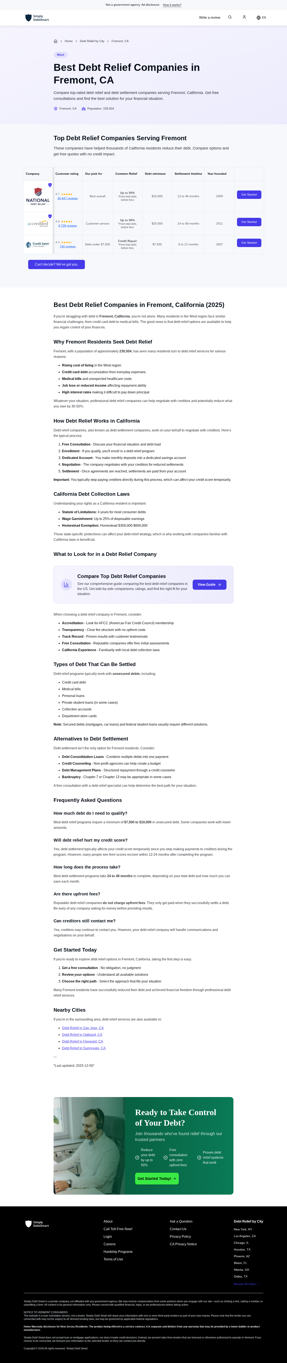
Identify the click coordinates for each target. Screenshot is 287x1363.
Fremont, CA (120, 41)
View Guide (207, 584)
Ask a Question (181, 1221)
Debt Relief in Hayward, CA (82, 1041)
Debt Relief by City (92, 41)
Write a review (209, 17)
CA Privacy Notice (183, 1244)
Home (69, 41)
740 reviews (68, 246)
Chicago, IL (241, 1242)
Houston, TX (242, 1249)
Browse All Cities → (246, 1284)
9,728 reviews (67, 225)
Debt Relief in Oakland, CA (82, 1034)
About (108, 1221)
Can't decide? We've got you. (56, 264)
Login (108, 1236)
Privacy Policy (180, 1236)
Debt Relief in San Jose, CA (83, 1028)
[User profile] (244, 17)
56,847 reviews (68, 198)
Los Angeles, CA (245, 1236)
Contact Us (178, 1229)
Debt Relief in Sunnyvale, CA (84, 1048)
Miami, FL (240, 1263)
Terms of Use (113, 1259)
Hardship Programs (118, 1251)
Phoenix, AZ (242, 1256)
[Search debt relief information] (230, 17)
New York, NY (243, 1229)
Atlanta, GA (241, 1269)
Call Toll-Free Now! (118, 1229)
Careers (110, 1244)
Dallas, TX (241, 1276)
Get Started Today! (154, 1179)
